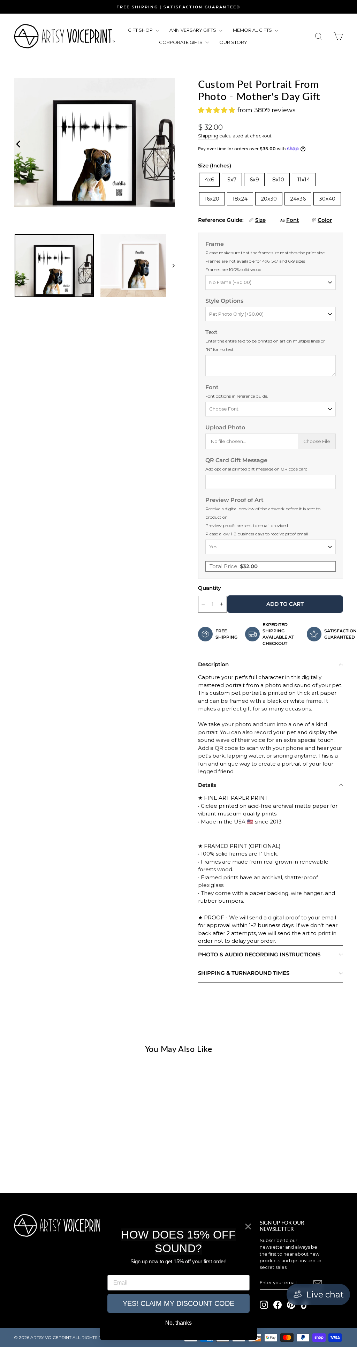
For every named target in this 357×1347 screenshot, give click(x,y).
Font (292, 220)
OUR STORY (233, 42)
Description (213, 664)
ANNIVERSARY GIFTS (193, 30)
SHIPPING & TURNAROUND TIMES (243, 973)
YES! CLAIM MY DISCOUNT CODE (178, 1303)
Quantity (209, 588)
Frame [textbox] (265, 256)
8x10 (278, 179)
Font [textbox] (236, 391)
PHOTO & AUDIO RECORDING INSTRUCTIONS (259, 954)
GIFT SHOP (141, 30)
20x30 (269, 198)
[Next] (168, 143)
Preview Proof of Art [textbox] (262, 516)
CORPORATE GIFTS (181, 42)
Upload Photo (225, 427)
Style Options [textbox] (224, 301)
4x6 (209, 179)
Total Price (234, 566)
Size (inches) (214, 165)
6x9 (254, 179)
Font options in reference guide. (236, 396)
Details (207, 785)
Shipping (208, 135)
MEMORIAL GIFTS (253, 30)
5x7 (231, 179)
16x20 (212, 198)
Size (260, 220)
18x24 (240, 198)
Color (325, 220)
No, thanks (178, 1323)
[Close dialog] (248, 1226)
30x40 (327, 198)
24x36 (298, 198)
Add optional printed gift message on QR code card (256, 469)
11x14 (303, 179)
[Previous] (17, 143)
